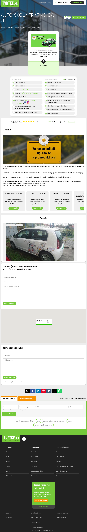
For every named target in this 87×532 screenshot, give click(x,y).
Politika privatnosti (62, 513)
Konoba (58, 462)
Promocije (42, 3)
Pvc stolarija (60, 457)
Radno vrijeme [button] (70, 79)
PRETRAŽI (9, 413)
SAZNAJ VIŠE (14, 208)
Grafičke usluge (37, 527)
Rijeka (70, 421)
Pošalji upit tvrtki (9, 303)
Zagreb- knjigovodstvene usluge (53, 421)
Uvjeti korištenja (36, 513)
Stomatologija (60, 452)
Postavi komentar (9, 377)
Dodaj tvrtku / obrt (77, 3)
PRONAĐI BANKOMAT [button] (26, 398)
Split (38, 421)
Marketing (9, 517)
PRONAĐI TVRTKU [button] (9, 398)
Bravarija (34, 462)
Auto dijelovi (35, 452)
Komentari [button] (71, 122)
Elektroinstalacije (61, 471)
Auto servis (34, 457)
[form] (43, 412)
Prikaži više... (10, 476)
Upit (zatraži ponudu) (79, 17)
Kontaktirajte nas (36, 517)
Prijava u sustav (62, 3)
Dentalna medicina (37, 471)
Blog (49, 3)
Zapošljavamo (36, 523)
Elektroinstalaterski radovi (64, 466)
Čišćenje (34, 466)
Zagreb (8, 452)
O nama (8, 513)
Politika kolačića (61, 517)
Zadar (8, 471)
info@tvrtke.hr (43, 507)
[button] (34, 121)
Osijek (8, 466)
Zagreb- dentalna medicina (24, 421)
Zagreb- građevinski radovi (43, 425)
